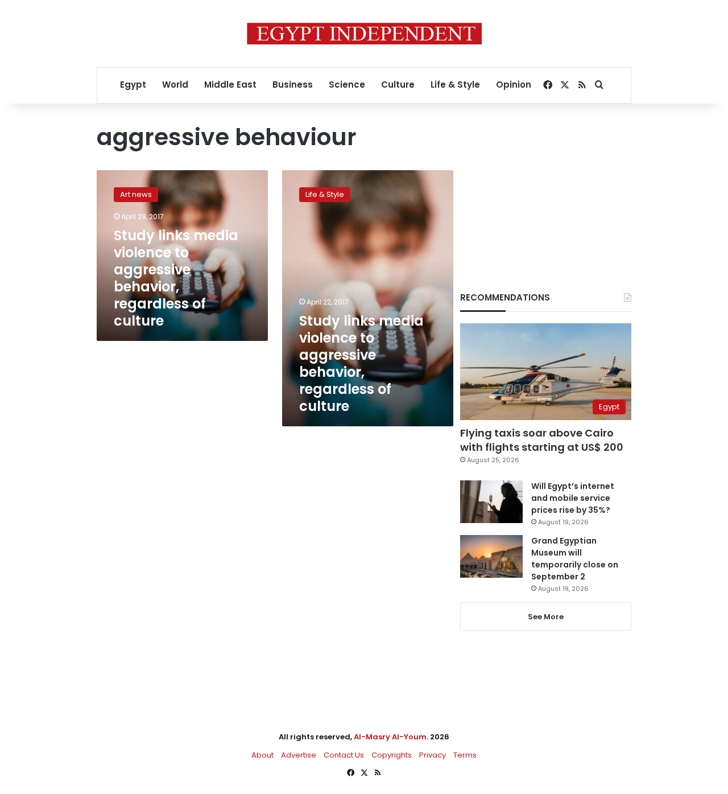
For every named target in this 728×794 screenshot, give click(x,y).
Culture (398, 84)
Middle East (230, 84)
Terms (465, 755)
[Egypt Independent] (364, 33)
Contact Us (344, 755)
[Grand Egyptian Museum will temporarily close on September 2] (491, 556)
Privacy (432, 755)
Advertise (298, 755)
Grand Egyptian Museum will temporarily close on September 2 (574, 558)
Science (347, 84)
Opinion (513, 84)
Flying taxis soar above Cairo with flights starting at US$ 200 (541, 440)
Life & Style (455, 84)
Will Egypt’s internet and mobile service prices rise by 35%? (572, 498)
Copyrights (391, 755)
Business (292, 84)
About (262, 755)
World (175, 84)
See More (546, 616)
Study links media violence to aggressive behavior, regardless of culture (176, 278)
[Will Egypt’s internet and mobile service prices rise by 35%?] (491, 501)
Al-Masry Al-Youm (390, 736)
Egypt (133, 84)
